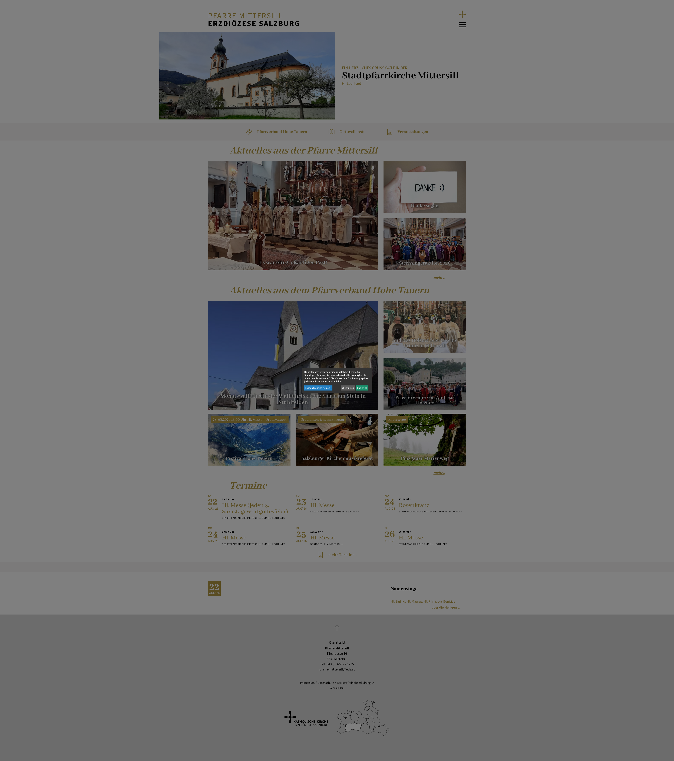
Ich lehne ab (348, 387)
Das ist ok (362, 387)
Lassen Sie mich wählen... (318, 387)
